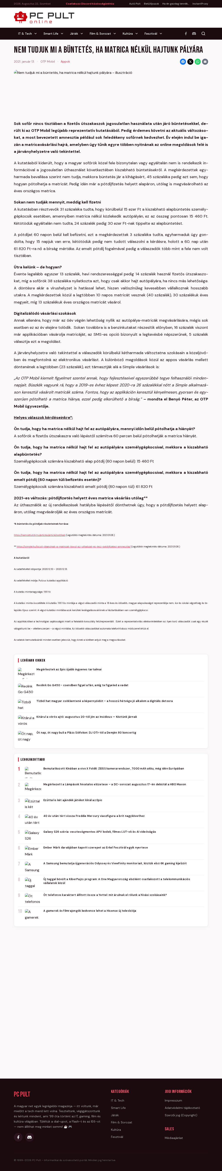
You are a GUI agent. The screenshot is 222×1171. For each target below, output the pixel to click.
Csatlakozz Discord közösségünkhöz (90, 3)
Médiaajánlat (174, 1138)
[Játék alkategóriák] (83, 33)
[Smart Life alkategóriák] (63, 33)
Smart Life (51, 33)
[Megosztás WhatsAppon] (198, 62)
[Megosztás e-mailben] (205, 62)
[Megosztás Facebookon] (183, 62)
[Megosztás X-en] (190, 62)
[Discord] (194, 33)
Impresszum (173, 1100)
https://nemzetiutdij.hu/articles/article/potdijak (39, 535)
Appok (65, 61)
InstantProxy (200, 3)
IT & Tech (25, 33)
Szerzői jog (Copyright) (181, 1115)
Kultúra (128, 33)
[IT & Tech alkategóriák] (36, 33)
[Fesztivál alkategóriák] (162, 33)
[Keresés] (203, 33)
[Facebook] (185, 33)
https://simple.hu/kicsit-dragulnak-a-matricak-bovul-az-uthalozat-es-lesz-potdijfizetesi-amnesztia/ (74, 546)
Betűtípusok (151, 3)
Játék (74, 33)
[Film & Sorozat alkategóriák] (116, 33)
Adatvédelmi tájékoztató (182, 1108)
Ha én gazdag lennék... (175, 3)
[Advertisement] (111, 996)
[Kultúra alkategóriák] (137, 33)
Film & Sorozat (100, 33)
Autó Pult (134, 3)
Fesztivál (151, 33)
